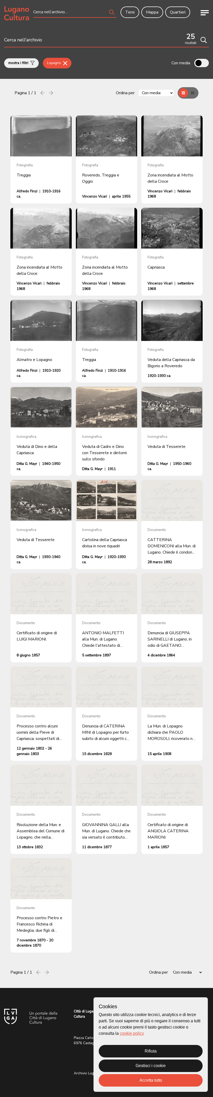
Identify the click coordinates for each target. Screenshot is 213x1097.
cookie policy (132, 1033)
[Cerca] (203, 40)
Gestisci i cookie (151, 1065)
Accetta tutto (150, 1080)
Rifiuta (151, 1051)
